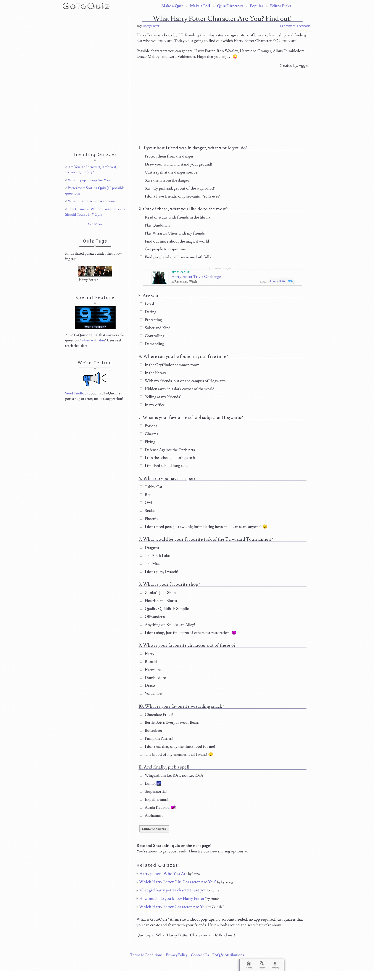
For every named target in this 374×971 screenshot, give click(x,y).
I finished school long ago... (166, 465)
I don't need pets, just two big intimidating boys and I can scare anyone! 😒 (205, 526)
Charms (151, 433)
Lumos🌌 (152, 783)
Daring (150, 311)
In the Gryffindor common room (171, 364)
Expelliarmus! (156, 799)
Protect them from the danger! (169, 156)
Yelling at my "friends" (162, 396)
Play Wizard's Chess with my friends (174, 233)
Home (249, 967)
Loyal (149, 304)
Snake (149, 510)
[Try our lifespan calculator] (95, 317)
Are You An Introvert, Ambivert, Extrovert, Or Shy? (91, 170)
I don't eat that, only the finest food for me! (179, 746)
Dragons (151, 547)
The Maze (152, 563)
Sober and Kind (157, 327)
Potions (150, 425)
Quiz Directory (230, 6)
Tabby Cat (153, 486)
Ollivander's (154, 616)
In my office (154, 404)
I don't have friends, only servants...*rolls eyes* (182, 196)
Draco (149, 685)
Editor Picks (280, 6)
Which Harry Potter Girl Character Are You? (177, 881)
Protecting (153, 319)
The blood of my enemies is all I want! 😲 (178, 754)
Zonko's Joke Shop (160, 592)
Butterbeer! (154, 730)
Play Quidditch (157, 225)
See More (95, 224)
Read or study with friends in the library (177, 217)
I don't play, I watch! (161, 571)
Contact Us (200, 955)
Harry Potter (151, 26)
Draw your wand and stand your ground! (178, 164)
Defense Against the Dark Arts (169, 449)
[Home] (87, 5)
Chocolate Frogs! (158, 714)
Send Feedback (76, 393)
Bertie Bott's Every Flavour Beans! (172, 722)
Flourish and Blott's (160, 600)
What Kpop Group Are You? (89, 180)
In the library (155, 372)
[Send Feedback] (95, 379)
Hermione (152, 669)
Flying (149, 441)
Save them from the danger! (167, 180)
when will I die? (93, 340)
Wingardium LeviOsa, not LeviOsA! (174, 775)
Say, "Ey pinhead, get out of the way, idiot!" (179, 188)
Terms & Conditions (146, 955)
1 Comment (287, 26)
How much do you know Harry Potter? (172, 898)
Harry (149, 653)
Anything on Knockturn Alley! (169, 624)
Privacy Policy (176, 955)
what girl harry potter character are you (173, 890)
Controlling (154, 335)
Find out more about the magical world (176, 241)
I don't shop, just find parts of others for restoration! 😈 (190, 632)
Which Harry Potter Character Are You (173, 906)
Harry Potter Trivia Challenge (196, 276)
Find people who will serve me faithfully (177, 257)
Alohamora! (154, 815)
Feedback (303, 26)
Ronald (150, 661)
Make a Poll (200, 6)
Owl (148, 502)
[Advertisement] (222, 104)
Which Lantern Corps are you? (91, 201)
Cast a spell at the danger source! (171, 172)
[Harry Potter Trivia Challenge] (160, 278)
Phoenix (151, 518)
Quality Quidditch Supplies (167, 608)
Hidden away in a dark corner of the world (179, 388)
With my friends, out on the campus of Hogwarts (185, 380)
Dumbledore (155, 677)
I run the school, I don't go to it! (170, 457)
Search (261, 967)
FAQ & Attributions (228, 955)
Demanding (154, 343)
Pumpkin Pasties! (158, 738)
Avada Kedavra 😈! (160, 807)
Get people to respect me (165, 249)
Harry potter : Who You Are (163, 873)
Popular (256, 6)
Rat (147, 494)
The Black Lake (157, 555)
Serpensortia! (155, 791)
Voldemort (153, 693)
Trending (274, 967)
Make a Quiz (172, 6)
